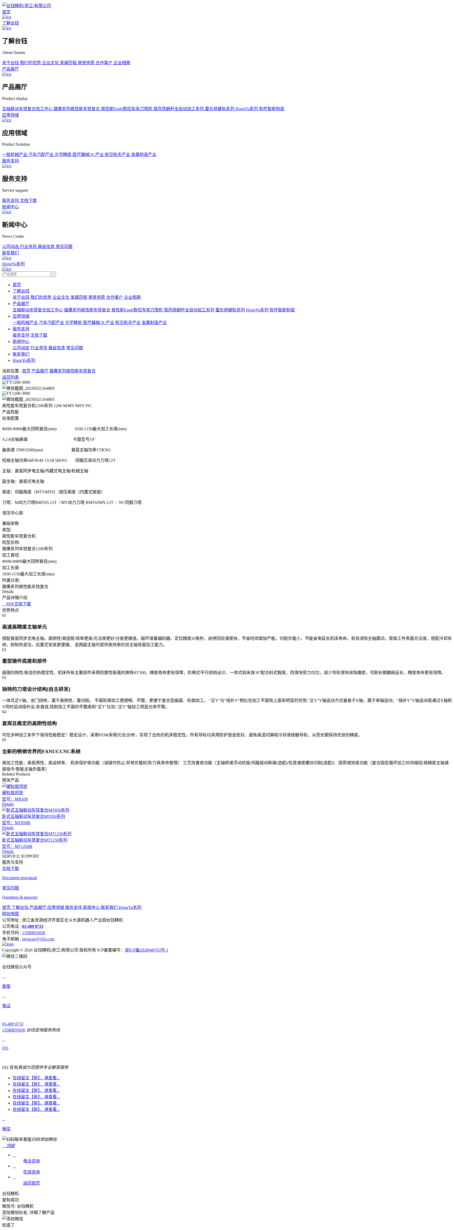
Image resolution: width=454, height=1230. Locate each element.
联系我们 (10, 253)
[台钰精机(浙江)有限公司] (26, 5)
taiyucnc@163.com (38, 939)
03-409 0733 (12, 1024)
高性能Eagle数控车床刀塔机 (127, 109)
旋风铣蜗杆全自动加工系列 (179, 109)
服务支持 (10, 161)
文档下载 (28, 200)
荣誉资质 (87, 62)
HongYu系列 (247, 109)
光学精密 (64, 154)
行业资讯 (29, 246)
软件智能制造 (271, 109)
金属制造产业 (143, 154)
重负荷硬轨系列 (220, 109)
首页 (6, 12)
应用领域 (10, 115)
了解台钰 (10, 23)
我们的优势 (31, 62)
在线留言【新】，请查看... (36, 1078)
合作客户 (104, 62)
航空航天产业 (118, 154)
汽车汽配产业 (41, 154)
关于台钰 (11, 62)
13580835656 (33, 932)
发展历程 (69, 62)
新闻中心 (10, 207)
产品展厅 (10, 69)
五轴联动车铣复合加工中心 (28, 109)
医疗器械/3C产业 (89, 154)
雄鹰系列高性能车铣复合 (77, 109)
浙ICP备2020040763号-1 (146, 950)
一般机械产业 (15, 154)
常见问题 (64, 246)
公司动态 (11, 246)
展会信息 (47, 246)
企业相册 (121, 62)
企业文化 (51, 62)
